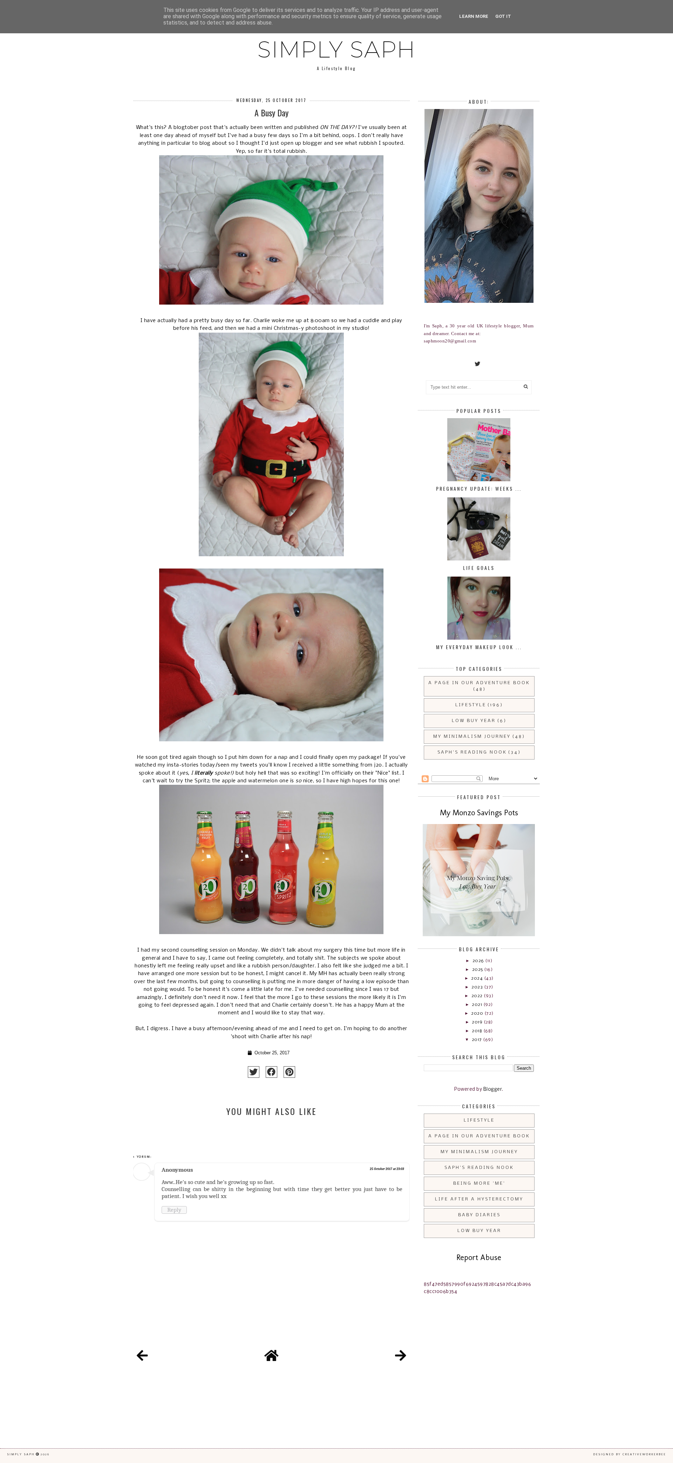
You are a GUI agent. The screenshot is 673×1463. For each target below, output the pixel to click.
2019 (478, 1022)
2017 (477, 1039)
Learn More (473, 16)
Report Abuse (478, 1257)
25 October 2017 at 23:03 (387, 1169)
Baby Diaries (479, 1215)
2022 (477, 996)
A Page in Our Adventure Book (479, 683)
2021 (477, 1004)
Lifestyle (470, 705)
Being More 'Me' (479, 1183)
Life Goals (479, 567)
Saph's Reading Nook (472, 752)
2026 (479, 961)
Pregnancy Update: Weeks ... (479, 488)
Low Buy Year (474, 721)
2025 (478, 969)
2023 (477, 987)
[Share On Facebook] (271, 1072)
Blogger (492, 1089)
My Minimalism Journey (472, 736)
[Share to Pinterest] (289, 1072)
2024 (477, 978)
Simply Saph (336, 49)
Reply (174, 1209)
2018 (477, 1031)
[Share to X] (253, 1072)
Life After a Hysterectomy (479, 1199)
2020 (477, 1013)
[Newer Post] (142, 1357)
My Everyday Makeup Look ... (479, 647)
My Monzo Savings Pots (479, 812)
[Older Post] (401, 1357)
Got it (503, 16)
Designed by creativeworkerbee (629, 1454)
